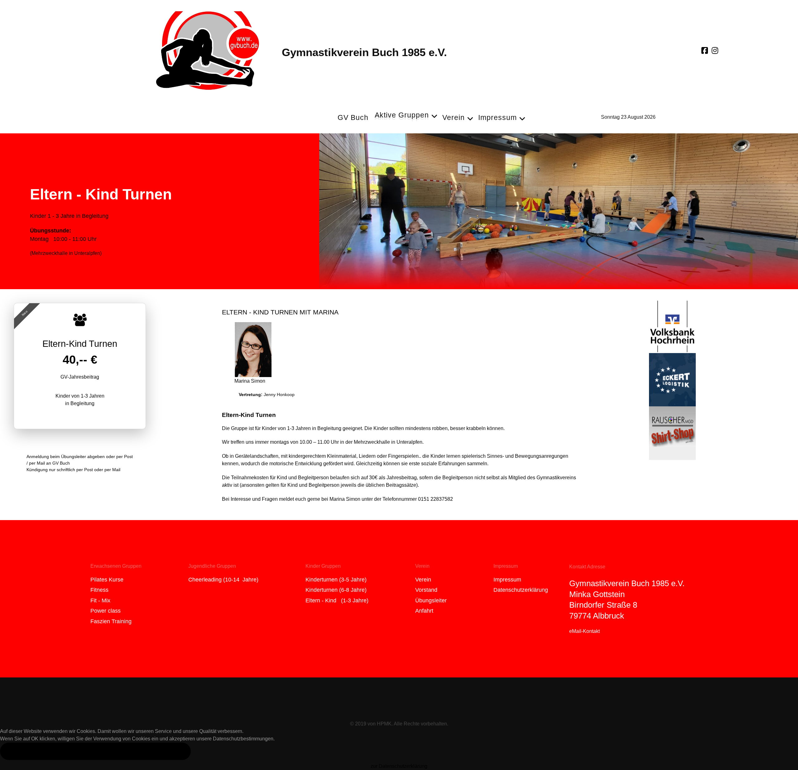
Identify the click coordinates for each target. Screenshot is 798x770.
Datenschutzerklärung (520, 590)
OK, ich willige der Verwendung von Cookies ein (95, 751)
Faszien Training (111, 621)
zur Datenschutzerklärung (399, 766)
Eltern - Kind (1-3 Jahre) (336, 600)
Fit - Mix (100, 600)
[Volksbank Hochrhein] (672, 325)
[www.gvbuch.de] (207, 49)
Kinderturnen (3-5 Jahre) (336, 579)
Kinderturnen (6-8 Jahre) (336, 590)
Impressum (507, 579)
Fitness (99, 590)
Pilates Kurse (106, 579)
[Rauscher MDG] (672, 432)
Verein (423, 579)
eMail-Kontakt (584, 631)
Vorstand (426, 590)
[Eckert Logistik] (672, 379)
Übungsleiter (431, 600)
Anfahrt (424, 611)
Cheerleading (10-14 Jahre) (223, 579)
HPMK (384, 723)
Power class (105, 611)
